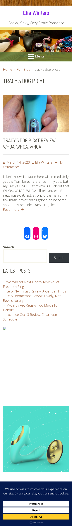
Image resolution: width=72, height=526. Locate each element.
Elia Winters (36, 13)
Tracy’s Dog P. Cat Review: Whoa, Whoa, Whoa (29, 143)
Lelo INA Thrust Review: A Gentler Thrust (36, 291)
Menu (39, 56)
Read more (14, 209)
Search (59, 257)
